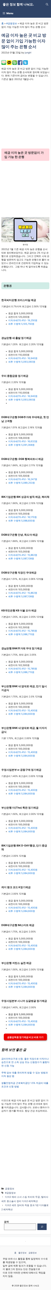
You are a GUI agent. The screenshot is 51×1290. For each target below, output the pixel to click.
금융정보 (9, 1188)
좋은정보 (22, 1252)
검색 (6, 1221)
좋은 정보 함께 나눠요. (18, 4)
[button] (47, 4)
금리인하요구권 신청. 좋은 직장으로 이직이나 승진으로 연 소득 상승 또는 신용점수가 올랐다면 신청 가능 (25, 1062)
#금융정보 (11, 23)
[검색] (42, 1227)
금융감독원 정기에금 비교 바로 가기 (25, 1037)
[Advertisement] (25, 117)
